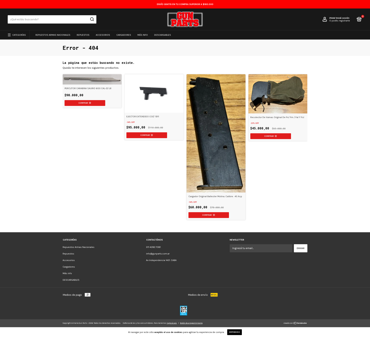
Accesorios (103, 35)
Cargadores (123, 35)
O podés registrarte (339, 20)
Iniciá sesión (342, 18)
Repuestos (83, 35)
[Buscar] (92, 19)
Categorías (19, 35)
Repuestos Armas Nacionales (52, 35)
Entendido (234, 332)
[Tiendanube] (295, 323)
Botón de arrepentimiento (191, 323)
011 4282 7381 (153, 247)
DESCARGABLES (162, 35)
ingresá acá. (172, 323)
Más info (142, 35)
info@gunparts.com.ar (158, 253)
